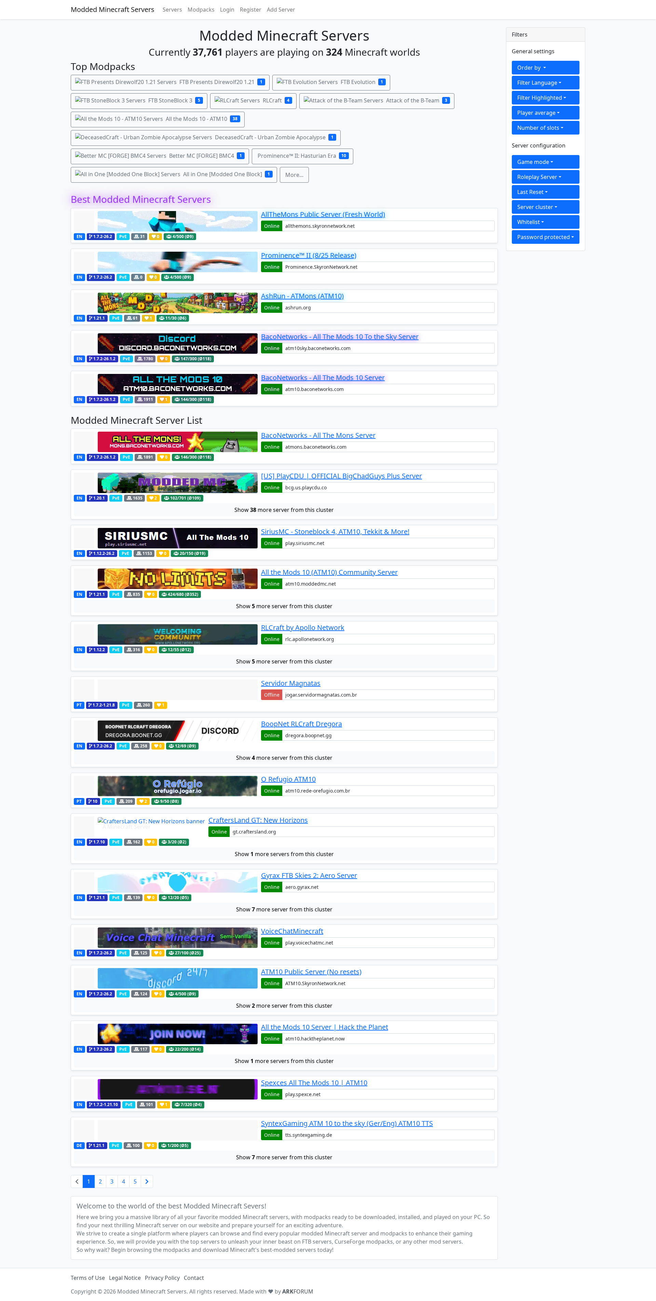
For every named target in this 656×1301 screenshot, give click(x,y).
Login (227, 9)
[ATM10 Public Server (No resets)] (166, 978)
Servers (172, 9)
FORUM (297, 1291)
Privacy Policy (162, 1278)
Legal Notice (125, 1278)
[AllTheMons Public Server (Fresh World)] (166, 221)
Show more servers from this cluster (284, 854)
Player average (536, 112)
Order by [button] (529, 67)
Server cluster (535, 207)
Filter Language (537, 82)
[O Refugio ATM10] (166, 786)
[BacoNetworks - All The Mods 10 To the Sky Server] (166, 343)
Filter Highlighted (539, 97)
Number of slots (538, 127)
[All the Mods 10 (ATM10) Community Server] (166, 579)
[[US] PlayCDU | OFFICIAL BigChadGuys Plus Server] (166, 483)
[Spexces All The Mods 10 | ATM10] (166, 1089)
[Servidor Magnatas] (166, 690)
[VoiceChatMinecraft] (166, 937)
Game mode (533, 162)
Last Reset (530, 192)
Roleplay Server (537, 177)
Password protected (543, 237)
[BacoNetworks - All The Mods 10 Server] (166, 384)
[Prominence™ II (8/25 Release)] (166, 262)
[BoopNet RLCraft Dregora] (166, 731)
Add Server (281, 9)
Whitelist (528, 222)
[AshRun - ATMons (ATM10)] (166, 303)
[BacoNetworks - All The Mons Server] (166, 442)
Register (250, 9)
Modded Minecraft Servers (112, 9)
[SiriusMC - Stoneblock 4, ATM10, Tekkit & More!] (166, 538)
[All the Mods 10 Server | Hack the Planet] (166, 1034)
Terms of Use (88, 1278)
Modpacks (201, 9)
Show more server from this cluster (284, 510)
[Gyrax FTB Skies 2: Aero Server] (166, 882)
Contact (194, 1278)
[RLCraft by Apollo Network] (166, 634)
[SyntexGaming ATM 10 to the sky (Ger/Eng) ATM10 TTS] (166, 1130)
